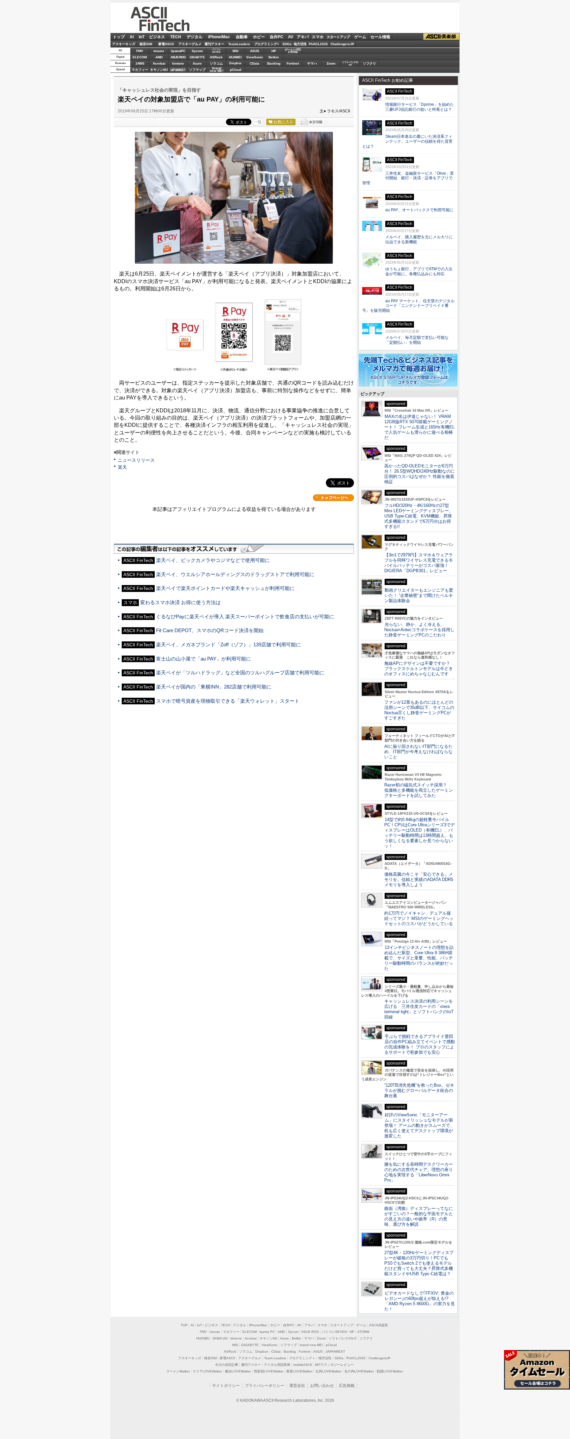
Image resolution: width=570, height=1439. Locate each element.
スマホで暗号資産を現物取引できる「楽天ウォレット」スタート (228, 701)
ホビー (259, 37)
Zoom (331, 63)
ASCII (150, 11)
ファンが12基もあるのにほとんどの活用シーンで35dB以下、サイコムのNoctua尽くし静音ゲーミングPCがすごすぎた (419, 710)
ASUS (254, 51)
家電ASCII (166, 44)
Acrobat (159, 63)
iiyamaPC (178, 51)
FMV (139, 51)
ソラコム (216, 63)
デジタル (195, 37)
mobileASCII (302, 1364)
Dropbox (235, 63)
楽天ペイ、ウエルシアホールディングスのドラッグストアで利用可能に (235, 574)
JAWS (139, 63)
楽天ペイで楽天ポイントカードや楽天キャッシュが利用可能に (225, 588)
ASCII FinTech (164, 26)
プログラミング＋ (302, 1358)
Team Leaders (275, 1358)
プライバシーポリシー (264, 1385)
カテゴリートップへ (333, 497)
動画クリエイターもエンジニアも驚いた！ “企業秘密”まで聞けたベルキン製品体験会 (418, 595)
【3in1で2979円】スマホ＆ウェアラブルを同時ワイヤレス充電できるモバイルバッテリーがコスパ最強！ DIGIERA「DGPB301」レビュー (418, 562)
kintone (178, 63)
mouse (158, 51)
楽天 (122, 467)
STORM (363, 1332)
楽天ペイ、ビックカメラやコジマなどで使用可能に (213, 560)
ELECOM (140, 57)
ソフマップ (197, 70)
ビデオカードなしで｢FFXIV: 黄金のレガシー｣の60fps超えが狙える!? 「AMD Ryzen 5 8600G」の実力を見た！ (419, 1301)
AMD (159, 57)
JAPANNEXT (178, 69)
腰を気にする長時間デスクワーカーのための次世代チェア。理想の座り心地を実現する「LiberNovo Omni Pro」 (418, 1172)
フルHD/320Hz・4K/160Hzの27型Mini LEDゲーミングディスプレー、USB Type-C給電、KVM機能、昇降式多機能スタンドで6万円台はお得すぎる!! (418, 516)
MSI (235, 51)
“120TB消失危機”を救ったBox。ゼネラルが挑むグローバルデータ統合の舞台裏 (419, 1090)
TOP (184, 1325)
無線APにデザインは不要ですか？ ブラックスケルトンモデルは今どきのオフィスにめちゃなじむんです (419, 668)
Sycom (197, 51)
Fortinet (293, 63)
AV (290, 37)
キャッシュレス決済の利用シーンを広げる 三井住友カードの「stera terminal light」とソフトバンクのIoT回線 (419, 1009)
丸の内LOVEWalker (359, 1371)
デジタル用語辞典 (277, 1364)
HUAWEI (235, 57)
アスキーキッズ (123, 44)
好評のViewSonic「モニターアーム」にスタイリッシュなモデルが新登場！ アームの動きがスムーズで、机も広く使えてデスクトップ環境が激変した (419, 1125)
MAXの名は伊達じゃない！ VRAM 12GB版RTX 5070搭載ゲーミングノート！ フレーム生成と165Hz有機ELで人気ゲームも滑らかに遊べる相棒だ (419, 427)
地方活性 (300, 44)
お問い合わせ (322, 1385)
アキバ (303, 37)
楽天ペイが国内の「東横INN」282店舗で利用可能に (213, 687)
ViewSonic (254, 57)
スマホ (318, 37)
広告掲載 (347, 1385)
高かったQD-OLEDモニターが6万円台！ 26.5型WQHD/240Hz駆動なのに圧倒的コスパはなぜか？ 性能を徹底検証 (419, 473)
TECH (175, 37)
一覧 (258, 122)
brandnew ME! (216, 70)
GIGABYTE (197, 57)
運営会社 (297, 1385)
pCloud (235, 70)
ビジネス (157, 37)
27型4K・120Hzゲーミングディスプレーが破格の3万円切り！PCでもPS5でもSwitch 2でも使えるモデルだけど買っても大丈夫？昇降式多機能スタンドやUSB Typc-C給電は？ (419, 1263)
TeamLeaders (239, 44)
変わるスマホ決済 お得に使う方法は (180, 602)
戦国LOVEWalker (390, 1371)
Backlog (273, 63)
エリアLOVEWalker (207, 1371)
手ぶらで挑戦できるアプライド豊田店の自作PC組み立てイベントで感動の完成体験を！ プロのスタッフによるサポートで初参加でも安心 (419, 1044)
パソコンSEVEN (216, 50)
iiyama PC (267, 1332)
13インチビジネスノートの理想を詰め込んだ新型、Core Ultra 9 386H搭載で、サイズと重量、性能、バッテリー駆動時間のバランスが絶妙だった (419, 958)
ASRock (216, 57)
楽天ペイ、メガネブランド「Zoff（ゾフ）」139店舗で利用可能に (228, 644)
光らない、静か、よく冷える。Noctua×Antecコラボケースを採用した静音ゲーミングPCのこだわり (419, 629)
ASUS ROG (178, 57)
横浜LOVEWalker (238, 1371)
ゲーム (360, 37)
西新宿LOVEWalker (268, 1371)
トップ (119, 37)
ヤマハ (312, 63)
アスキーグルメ (190, 44)
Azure (197, 63)
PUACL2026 (318, 44)
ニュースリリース (136, 460)
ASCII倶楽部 (441, 37)
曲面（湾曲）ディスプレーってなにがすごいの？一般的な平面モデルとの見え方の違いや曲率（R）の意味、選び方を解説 (418, 1216)
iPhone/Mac (219, 37)
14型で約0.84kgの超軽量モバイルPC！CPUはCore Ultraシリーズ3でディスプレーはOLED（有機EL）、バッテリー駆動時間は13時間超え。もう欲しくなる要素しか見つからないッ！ (419, 832)
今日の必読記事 (226, 1364)
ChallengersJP (342, 44)
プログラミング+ (266, 44)
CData (254, 63)
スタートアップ (338, 37)
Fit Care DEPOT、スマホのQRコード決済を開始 (210, 630)
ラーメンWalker (178, 1371)
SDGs (287, 44)
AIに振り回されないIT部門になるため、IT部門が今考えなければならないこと (418, 751)
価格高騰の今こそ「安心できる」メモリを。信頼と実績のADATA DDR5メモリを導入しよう (418, 879)
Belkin (274, 57)
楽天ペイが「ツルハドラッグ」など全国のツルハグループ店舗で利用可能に (240, 672)
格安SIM (146, 44)
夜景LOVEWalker (299, 1371)
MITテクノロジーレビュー (334, 1364)
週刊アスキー (214, 44)
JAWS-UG (220, 1338)
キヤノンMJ (159, 70)
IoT (141, 37)
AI (132, 37)
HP (273, 51)
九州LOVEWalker (328, 1371)
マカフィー (140, 70)
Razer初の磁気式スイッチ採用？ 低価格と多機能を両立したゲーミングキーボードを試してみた (418, 790)
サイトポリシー (226, 1385)
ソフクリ (369, 63)
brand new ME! (311, 1345)
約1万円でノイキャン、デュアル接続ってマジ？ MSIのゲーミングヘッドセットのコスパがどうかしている (419, 918)
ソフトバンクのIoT (350, 63)
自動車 (242, 37)
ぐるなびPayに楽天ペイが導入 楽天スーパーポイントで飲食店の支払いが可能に (245, 616)
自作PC (276, 37)
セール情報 (380, 37)
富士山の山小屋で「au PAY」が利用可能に (203, 658)
